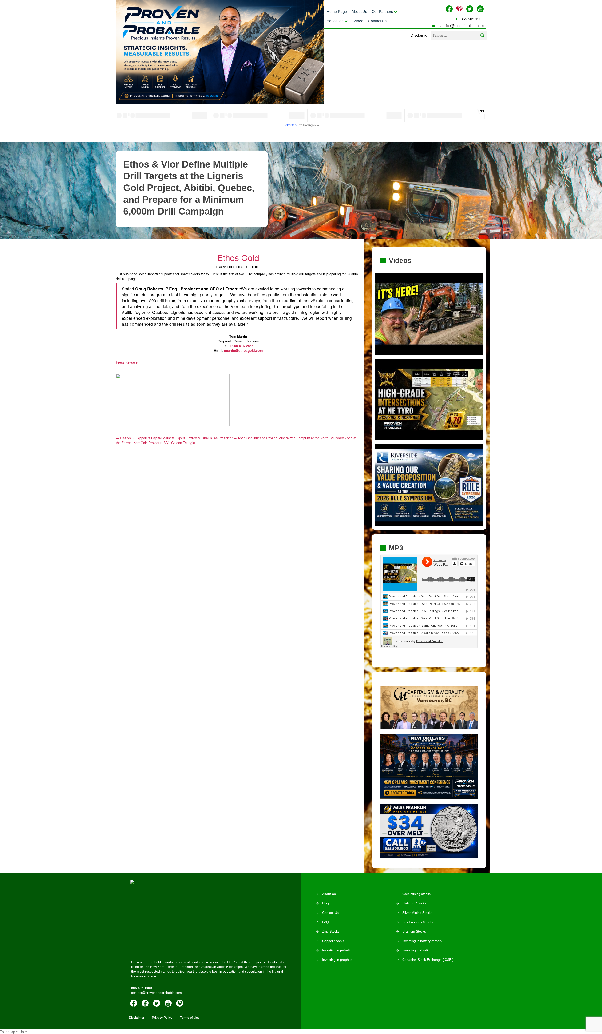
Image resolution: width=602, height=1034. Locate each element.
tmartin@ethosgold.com (243, 350)
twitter (156, 1003)
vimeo (179, 1003)
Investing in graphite (337, 960)
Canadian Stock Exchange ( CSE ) (427, 960)
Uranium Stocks (414, 931)
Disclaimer (419, 35)
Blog (325, 903)
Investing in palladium (338, 950)
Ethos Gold (238, 257)
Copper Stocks (333, 941)
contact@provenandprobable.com (156, 992)
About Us (359, 12)
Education (335, 21)
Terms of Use (190, 1017)
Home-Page (337, 12)
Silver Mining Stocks (417, 912)
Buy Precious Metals (417, 922)
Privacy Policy (162, 1017)
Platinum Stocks (414, 903)
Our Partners (382, 12)
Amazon (145, 1003)
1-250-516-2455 (241, 345)
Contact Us (377, 21)
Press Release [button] (127, 362)
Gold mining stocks (416, 894)
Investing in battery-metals (422, 941)
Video (358, 21)
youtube (168, 1003)
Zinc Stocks (330, 931)
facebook (133, 1003)
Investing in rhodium (417, 950)
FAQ (325, 922)
